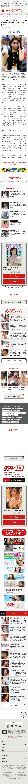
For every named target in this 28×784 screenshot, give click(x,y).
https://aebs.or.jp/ (12, 737)
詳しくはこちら (9, 6)
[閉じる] (26, 4)
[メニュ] (25, 10)
